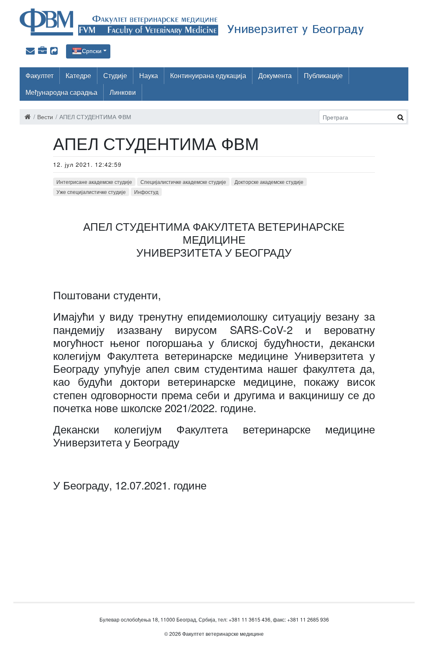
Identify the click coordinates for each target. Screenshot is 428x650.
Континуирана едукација (208, 75)
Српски (92, 50)
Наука (148, 75)
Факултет (39, 75)
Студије (115, 75)
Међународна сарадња (61, 92)
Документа (275, 75)
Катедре (78, 75)
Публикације (323, 75)
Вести (45, 116)
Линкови (123, 92)
